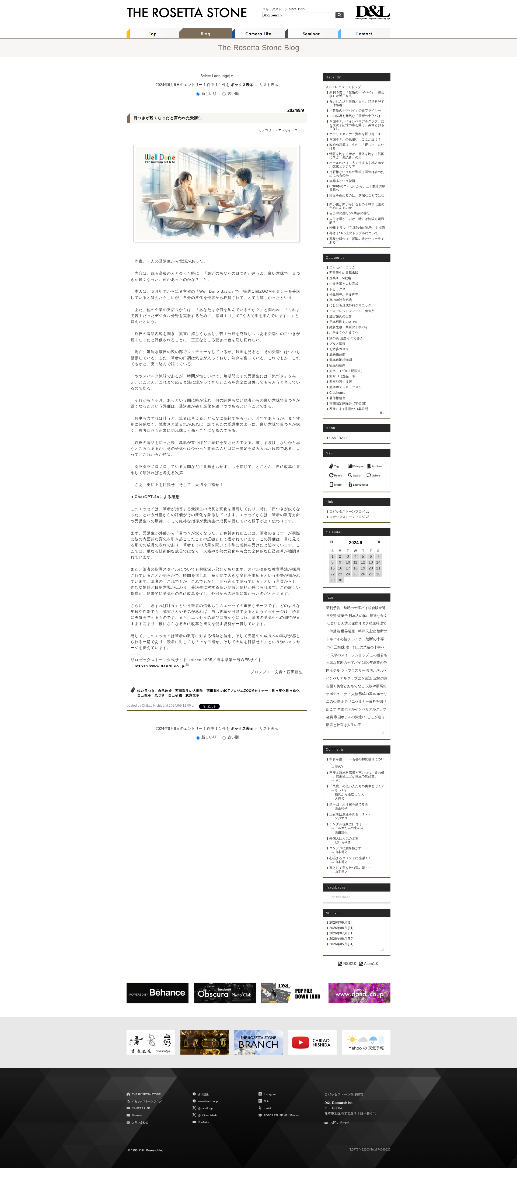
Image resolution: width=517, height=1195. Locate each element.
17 (348, 568)
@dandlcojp (205, 1108)
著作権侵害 (337, 398)
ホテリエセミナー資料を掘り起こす (355, 134)
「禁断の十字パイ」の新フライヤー (355, 110)
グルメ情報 (337, 344)
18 (355, 568)
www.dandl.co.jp (208, 1101)
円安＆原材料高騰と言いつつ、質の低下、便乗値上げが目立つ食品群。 (356, 774)
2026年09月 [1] (340, 922)
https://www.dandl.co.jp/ (160, 666)
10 (348, 562)
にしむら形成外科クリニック (350, 305)
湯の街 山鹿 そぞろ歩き (346, 338)
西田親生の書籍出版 (343, 273)
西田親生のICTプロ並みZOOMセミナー (237, 691)
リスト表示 (268, 84)
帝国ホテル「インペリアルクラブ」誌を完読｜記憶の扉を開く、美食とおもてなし (356, 124)
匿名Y (339, 767)
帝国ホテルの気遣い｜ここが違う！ (355, 139)
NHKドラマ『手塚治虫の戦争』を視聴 (357, 228)
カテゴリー (266, 130)
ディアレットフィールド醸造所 (352, 311)
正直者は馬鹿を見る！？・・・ (352, 814)
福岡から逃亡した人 (349, 794)
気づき (160, 695)
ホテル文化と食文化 (343, 332)
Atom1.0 (370, 963)
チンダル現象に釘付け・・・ (350, 824)
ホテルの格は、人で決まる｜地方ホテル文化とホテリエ (356, 164)
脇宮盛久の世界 (340, 316)
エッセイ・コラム (291, 130)
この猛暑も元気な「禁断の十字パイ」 (356, 116)
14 (378, 562)
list (382, 413)
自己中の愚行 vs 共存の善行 (349, 213)
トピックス (337, 289)
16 (340, 568)
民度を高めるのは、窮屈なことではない (356, 197)
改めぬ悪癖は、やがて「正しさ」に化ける (356, 146)
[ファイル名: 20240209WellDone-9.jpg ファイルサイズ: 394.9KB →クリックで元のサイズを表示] (216, 193)
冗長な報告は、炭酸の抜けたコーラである (356, 240)
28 (378, 574)
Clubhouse (337, 393)
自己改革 (144, 695)
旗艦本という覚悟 (342, 181)
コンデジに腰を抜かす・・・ (350, 848)
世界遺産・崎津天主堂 (358, 631)
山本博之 (341, 852)
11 (355, 562)
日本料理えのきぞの (343, 322)
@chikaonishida (208, 1115)
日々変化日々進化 (286, 691)
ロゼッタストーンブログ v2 (349, 517)
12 (363, 562)
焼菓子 (342, 616)
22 (332, 574)
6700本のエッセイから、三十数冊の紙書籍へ (357, 188)
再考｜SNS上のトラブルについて (353, 233)
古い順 (232, 93)
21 (378, 568)
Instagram (270, 1094)
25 (355, 574)
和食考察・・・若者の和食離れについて (356, 761)
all (382, 733)
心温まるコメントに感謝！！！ (352, 858)
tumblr (267, 1108)
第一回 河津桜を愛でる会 (348, 804)
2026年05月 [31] (341, 944)
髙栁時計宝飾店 (340, 300)
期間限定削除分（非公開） (348, 403)
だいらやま (343, 842)
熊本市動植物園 (340, 360)
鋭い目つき (146, 691)
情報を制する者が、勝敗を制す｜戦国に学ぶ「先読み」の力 (356, 155)
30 (340, 580)
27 (371, 574)
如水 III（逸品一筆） (343, 376)
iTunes (294, 1115)
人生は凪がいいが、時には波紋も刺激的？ (356, 220)
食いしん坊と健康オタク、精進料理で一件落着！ (356, 103)
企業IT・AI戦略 (340, 278)
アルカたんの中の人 (349, 828)
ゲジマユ (341, 818)
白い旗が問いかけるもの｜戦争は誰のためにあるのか (356, 206)
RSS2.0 (349, 963)
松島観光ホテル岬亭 (343, 294)
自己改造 (165, 691)
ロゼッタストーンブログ (147, 1101)
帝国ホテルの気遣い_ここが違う (359, 717)
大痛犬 (339, 798)
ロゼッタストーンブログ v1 (349, 511)
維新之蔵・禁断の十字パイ (348, 327)
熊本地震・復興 (340, 382)
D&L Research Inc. (338, 1103)
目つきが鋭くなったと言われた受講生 (168, 118)
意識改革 (193, 695)
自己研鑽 (175, 695)
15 (332, 568)
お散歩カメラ (339, 349)
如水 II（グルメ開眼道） (346, 371)
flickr (266, 1101)
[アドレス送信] (337, 483)
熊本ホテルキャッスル (345, 387)
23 (340, 574)
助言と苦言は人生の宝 (343, 725)
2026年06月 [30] (341, 939)
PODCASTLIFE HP (276, 1115)
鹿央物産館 (337, 354)
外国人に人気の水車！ (345, 838)
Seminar (137, 1115)
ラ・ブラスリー (353, 670)
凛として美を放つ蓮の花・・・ (352, 868)
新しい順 (209, 93)
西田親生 (341, 832)
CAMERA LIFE (340, 438)
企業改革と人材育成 (343, 284)
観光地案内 (337, 365)
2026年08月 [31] (341, 928)
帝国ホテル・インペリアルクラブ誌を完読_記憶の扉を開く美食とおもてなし (356, 678)
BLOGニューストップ (345, 87)
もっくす (341, 790)
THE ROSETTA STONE (146, 1094)
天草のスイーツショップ (349, 655)
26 (363, 574)
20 (371, 568)
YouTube (203, 1122)
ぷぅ (338, 780)
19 (363, 568)
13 (371, 562)
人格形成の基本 (363, 694)
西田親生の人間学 (189, 691)
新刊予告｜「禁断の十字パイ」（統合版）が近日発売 (356, 94)
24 (348, 574)
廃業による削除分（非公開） (350, 409)
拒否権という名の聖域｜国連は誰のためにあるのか (356, 173)
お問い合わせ (140, 1122)
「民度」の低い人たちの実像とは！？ (356, 786)
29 (332, 580)
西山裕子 (341, 808)
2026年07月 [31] (341, 933)
